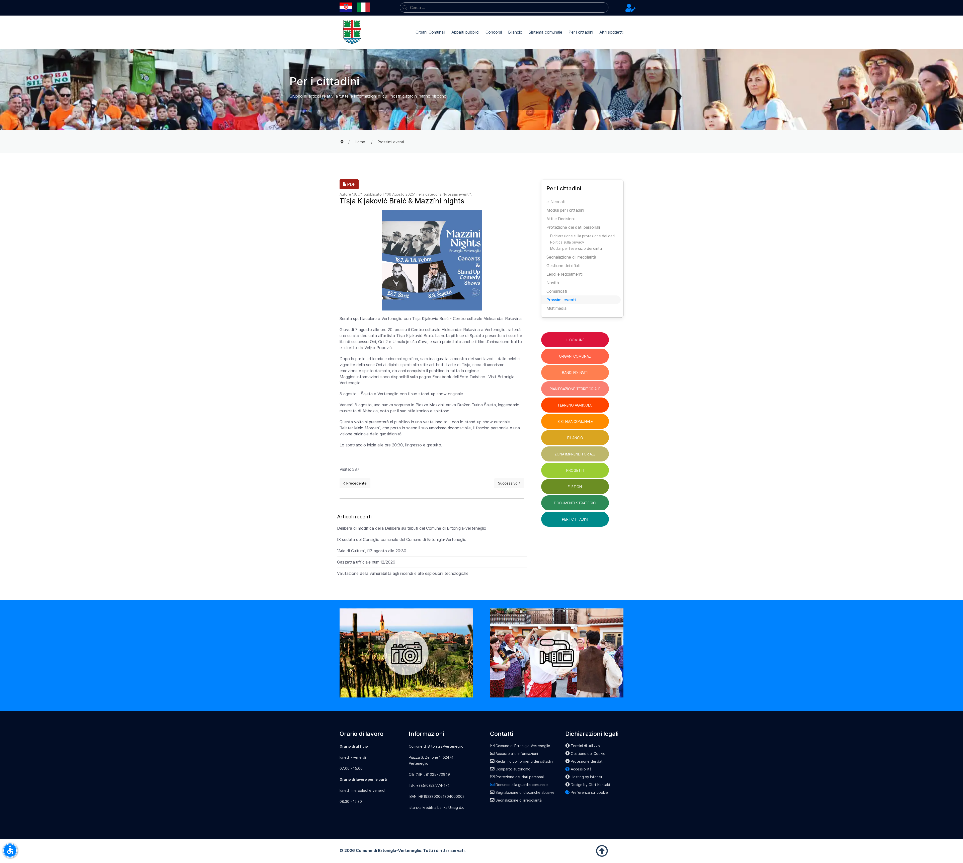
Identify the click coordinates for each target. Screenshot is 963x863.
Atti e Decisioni (560, 218)
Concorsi (494, 32)
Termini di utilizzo (585, 746)
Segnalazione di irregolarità (571, 257)
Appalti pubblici (465, 32)
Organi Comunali (430, 32)
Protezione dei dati (587, 761)
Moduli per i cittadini (565, 210)
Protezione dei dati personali (573, 227)
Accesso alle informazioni (517, 753)
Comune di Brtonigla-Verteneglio (523, 746)
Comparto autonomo (513, 769)
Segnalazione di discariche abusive (525, 792)
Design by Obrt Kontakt (590, 784)
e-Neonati (555, 201)
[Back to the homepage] (352, 32)
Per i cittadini (581, 32)
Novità (552, 282)
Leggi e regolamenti (564, 274)
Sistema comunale (545, 32)
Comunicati (556, 291)
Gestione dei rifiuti (563, 265)
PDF (350, 184)
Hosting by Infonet (586, 777)
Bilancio (515, 32)
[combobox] (504, 8)
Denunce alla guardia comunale (522, 784)
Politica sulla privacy (567, 242)
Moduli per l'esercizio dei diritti (576, 248)
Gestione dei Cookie (588, 753)
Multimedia (556, 308)
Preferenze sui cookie (589, 792)
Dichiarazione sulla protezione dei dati (582, 236)
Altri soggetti (611, 32)
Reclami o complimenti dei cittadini (524, 761)
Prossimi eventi (456, 194)
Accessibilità (581, 769)
